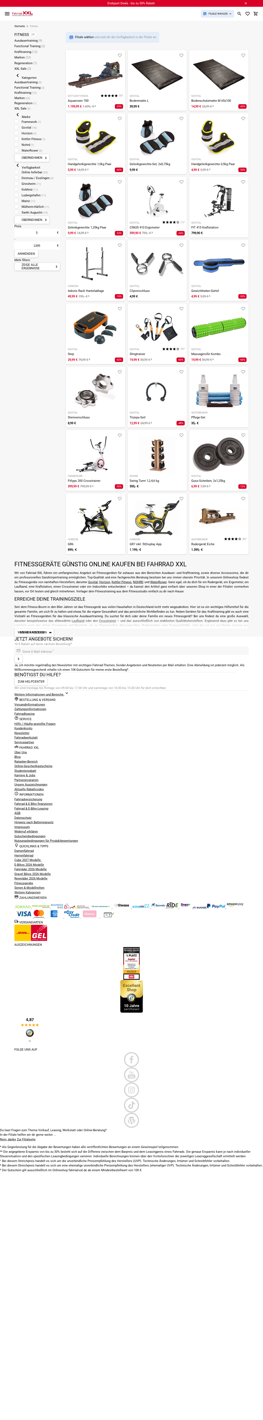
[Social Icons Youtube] (131, 1074)
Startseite (19, 26)
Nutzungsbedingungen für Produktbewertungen (46, 841)
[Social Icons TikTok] (131, 1105)
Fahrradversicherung (28, 799)
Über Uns (20, 752)
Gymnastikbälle (179, 625)
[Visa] (24, 917)
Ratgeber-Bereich (26, 761)
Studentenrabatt (25, 771)
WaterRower (158, 582)
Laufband (78, 621)
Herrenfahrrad (23, 855)
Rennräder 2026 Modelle (30, 878)
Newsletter (21, 733)
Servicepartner (24, 742)
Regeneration (25, 63)
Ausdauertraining (28, 40)
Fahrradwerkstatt (26, 737)
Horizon (104, 582)
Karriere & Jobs (24, 775)
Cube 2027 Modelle (28, 860)
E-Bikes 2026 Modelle (29, 865)
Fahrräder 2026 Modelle (30, 869)
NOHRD (138, 582)
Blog (17, 757)
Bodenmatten (151, 625)
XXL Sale (22, 69)
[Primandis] (141, 907)
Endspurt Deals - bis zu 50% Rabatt (131, 3)
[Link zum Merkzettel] (248, 14)
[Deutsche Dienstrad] (80, 907)
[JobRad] (23, 907)
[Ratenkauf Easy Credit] (90, 917)
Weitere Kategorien (27, 892)
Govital (93, 582)
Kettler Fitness (122, 582)
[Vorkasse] (109, 917)
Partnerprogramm (26, 780)
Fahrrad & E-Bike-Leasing (31, 808)
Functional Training (29, 46)
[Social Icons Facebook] (131, 1059)
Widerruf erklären (26, 831)
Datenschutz (22, 818)
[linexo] (186, 907)
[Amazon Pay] (235, 907)
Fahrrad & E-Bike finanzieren (33, 804)
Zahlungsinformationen (30, 709)
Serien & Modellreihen (29, 888)
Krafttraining (25, 52)
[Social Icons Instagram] (131, 1090)
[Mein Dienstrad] (101, 907)
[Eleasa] (122, 907)
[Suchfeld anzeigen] (239, 14)
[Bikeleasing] (41, 907)
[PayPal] (216, 907)
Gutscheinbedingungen (29, 836)
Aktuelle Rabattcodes (29, 789)
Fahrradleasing (24, 714)
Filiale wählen (85, 37)
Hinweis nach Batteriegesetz (33, 822)
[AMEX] (54, 917)
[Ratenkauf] (72, 917)
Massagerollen (130, 625)
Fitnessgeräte (23, 883)
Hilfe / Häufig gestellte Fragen (34, 724)
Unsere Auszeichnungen (30, 784)
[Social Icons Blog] (131, 1120)
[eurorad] (200, 907)
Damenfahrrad (24, 851)
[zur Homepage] (22, 13)
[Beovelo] (172, 907)
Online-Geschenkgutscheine (33, 766)
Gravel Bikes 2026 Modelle (32, 874)
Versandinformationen (29, 704)
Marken (22, 57)
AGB (17, 813)
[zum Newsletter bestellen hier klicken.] (18, 659)
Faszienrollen (108, 625)
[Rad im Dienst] (158, 907)
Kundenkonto (23, 728)
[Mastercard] (39, 917)
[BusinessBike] (60, 907)
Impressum (22, 827)
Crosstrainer (107, 621)
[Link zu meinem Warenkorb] (255, 13)
